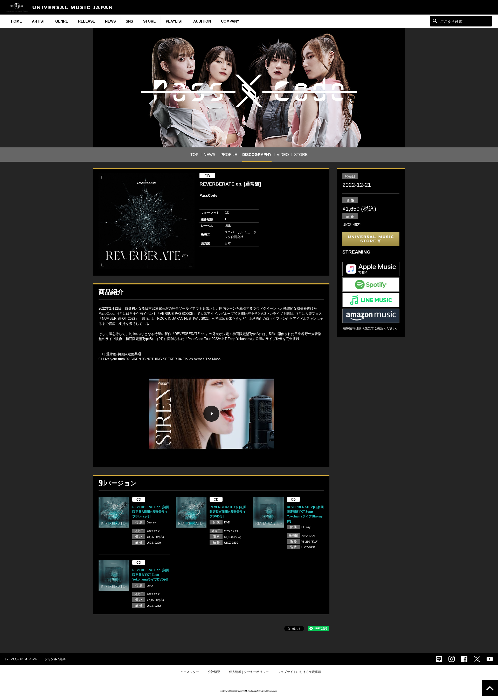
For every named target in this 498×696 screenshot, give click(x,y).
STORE (149, 21)
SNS (129, 21)
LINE (439, 659)
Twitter (477, 659)
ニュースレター (188, 671)
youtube (490, 659)
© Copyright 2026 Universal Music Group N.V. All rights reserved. (249, 691)
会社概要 (214, 671)
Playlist (174, 21)
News (110, 21)
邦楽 (62, 659)
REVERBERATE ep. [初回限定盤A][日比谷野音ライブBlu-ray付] (150, 511)
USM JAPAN (29, 659)
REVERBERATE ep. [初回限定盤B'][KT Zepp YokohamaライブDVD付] (150, 574)
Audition (202, 21)
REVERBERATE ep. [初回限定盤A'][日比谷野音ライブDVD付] (228, 511)
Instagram (451, 659)
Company (230, 21)
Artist (38, 21)
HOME (16, 21)
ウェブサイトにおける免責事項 (299, 671)
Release (86, 21)
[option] (147, 221)
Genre (61, 21)
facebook (464, 659)
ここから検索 (435, 20)
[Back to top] (490, 688)
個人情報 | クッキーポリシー (249, 671)
